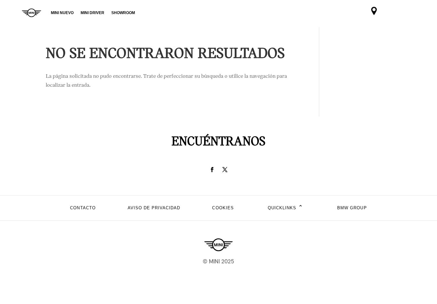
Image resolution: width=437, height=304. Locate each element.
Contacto (82, 207)
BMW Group (352, 207)
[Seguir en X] (225, 169)
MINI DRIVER (92, 13)
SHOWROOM (123, 13)
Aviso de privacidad (154, 207)
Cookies (223, 207)
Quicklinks (285, 208)
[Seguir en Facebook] (212, 169)
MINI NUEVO (62, 13)
